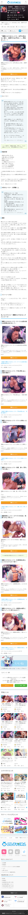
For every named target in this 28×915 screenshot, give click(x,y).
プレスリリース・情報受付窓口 (8, 872)
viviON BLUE (21, 901)
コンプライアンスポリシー (7, 887)
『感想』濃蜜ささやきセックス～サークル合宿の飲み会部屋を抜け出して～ (7, 742)
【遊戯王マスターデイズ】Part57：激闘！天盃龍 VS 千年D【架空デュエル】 (7, 759)
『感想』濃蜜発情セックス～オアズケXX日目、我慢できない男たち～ (7, 705)
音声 (18, 19)
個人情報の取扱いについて (7, 884)
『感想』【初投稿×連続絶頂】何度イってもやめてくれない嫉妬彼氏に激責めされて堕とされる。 (20, 742)
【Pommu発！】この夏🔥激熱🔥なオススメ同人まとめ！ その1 (20, 802)
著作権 (3, 878)
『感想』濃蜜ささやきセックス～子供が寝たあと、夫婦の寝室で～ (20, 705)
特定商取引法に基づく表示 (7, 882)
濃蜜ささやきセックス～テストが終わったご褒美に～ (14, 444)
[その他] (22, 31)
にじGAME (21, 896)
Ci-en (8, 901)
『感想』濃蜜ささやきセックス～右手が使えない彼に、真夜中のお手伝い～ (7, 724)
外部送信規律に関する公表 (7, 886)
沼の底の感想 (12, 26)
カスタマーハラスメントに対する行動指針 (11, 866)
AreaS (5, 26)
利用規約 (4, 864)
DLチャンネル (14, 2)
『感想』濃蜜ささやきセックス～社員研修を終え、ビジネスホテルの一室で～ (20, 724)
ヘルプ (3, 868)
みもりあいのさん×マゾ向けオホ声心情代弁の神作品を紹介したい (7, 783)
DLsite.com (7, 896)
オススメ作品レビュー (22, 26)
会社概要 (4, 862)
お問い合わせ (5, 870)
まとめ (10, 837)
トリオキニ (7, 905)
